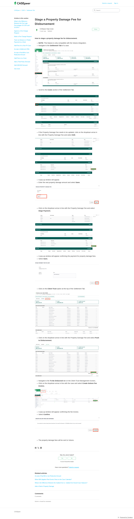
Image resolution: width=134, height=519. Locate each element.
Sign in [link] (116, 3)
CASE (23, 10)
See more (17, 68)
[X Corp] (38, 448)
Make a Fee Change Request (23, 36)
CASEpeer (17, 10)
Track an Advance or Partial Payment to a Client (22, 41)
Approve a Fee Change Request (21, 32)
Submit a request (107, 3)
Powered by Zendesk (126, 517)
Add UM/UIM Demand (20, 65)
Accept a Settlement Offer (22, 49)
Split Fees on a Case (20, 58)
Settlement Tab (31, 10)
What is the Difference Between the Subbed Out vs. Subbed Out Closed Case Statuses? (61, 483)
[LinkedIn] (41, 448)
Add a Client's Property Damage (44, 486)
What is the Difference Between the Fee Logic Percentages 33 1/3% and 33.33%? (21, 24)
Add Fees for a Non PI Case (22, 45)
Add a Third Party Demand (22, 61)
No (71, 458)
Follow (95, 29)
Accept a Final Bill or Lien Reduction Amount (21, 53)
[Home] (22, 3)
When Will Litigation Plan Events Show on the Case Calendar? (53, 479)
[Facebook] (35, 448)
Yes (62, 458)
